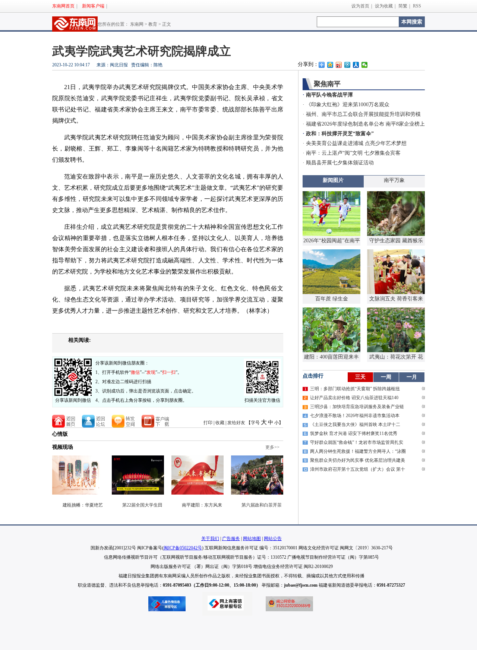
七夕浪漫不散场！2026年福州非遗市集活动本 (354, 415)
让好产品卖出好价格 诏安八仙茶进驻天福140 (354, 397)
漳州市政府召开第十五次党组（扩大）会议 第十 (357, 469)
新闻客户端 (93, 6)
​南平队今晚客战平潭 (329, 95)
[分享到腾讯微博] (347, 65)
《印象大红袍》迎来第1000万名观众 (347, 104)
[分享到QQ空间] (330, 65)
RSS (417, 6)
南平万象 (394, 180)
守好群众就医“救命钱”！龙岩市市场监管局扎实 (356, 442)
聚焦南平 (327, 84)
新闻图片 (333, 180)
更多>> (272, 447)
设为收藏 (384, 6)
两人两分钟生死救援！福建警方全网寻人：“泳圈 (358, 451)
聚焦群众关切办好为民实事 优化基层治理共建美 (357, 460)
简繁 (402, 6)
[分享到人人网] (356, 65)
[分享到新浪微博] (339, 65)
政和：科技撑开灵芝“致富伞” (340, 133)
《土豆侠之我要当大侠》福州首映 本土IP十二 (355, 424)
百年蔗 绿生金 (331, 299)
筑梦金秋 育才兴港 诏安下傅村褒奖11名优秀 (353, 433)
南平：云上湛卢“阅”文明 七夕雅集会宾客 (353, 153)
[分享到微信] (364, 65)
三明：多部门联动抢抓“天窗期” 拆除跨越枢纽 (355, 388)
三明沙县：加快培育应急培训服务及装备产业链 (357, 406)
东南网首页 (63, 6)
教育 (152, 24)
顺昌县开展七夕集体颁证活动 (340, 162)
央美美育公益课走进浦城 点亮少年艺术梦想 (356, 143)
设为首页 (360, 6)
